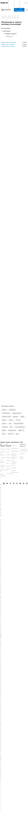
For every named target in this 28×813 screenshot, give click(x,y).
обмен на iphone (6, 413)
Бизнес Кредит (14, 448)
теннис (3, 433)
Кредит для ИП (15, 451)
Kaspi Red (2, 458)
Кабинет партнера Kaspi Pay (15, 472)
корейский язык (12, 430)
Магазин (8, 449)
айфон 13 (11, 420)
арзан (17, 433)
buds (10, 423)
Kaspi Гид (8, 473)
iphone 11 (4, 420)
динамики (15, 416)
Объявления (7, 9)
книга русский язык (20, 427)
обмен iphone (12, 409)
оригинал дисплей (16, 413)
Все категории (20, 9)
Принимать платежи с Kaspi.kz (14, 463)
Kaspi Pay (13, 445)
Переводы (8, 460)
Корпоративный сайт (0, 796)
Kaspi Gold (2, 449)
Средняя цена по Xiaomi (8, 44)
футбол (4, 430)
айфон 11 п (21, 430)
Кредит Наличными (3, 476)
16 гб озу (18, 420)
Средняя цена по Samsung (8, 42)
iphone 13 (4, 409)
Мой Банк (8, 457)
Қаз (25, 3)
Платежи (8, 454)
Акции (7, 463)
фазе (11, 427)
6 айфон (22, 416)
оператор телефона (18, 423)
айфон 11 (4, 423)
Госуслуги (8, 466)
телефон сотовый (6, 416)
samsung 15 (11, 433)
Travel (7, 451)
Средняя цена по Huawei (8, 46)
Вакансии (22, 453)
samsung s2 (5, 427)
